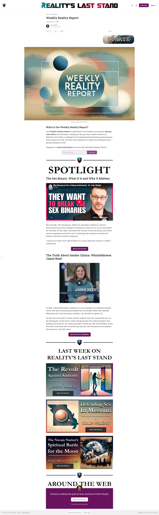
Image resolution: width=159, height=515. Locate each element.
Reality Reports (52, 14)
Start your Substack (76, 512)
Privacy (14, 512)
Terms (18, 512)
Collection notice (25, 512)
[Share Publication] (136, 5)
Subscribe (143, 5)
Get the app (87, 512)
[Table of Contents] (2, 257)
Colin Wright (54, 25)
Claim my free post (79, 499)
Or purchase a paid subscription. (79, 504)
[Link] (43, 127)
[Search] (132, 5)
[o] (79, 283)
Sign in (153, 5)
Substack (140, 512)
